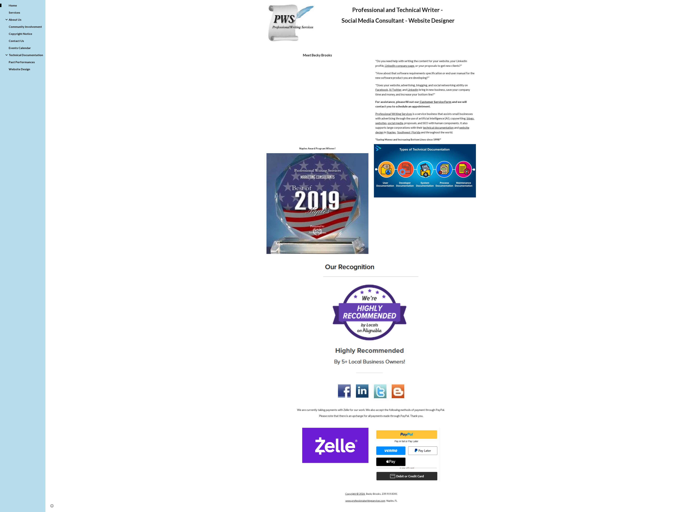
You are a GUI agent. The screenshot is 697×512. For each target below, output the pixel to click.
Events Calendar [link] (20, 48)
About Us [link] (15, 19)
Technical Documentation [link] (26, 55)
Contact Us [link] (16, 40)
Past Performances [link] (22, 62)
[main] (398, 15)
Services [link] (14, 12)
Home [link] (13, 5)
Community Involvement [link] (25, 26)
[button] (692, 5)
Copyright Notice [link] (20, 33)
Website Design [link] (19, 69)
